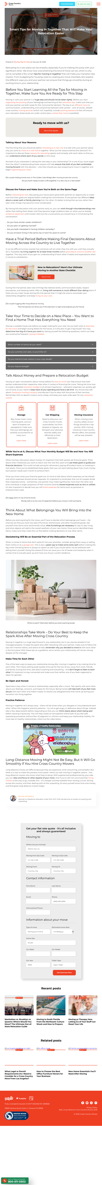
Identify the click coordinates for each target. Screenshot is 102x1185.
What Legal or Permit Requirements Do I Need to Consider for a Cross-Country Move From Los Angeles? (19, 1075)
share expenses (50, 487)
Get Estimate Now (64, 973)
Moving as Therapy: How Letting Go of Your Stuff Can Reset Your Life (82, 1021)
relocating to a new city (52, 148)
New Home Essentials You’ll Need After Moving (82, 1072)
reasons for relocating (40, 153)
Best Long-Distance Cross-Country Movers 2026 (78, 1110)
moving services (25, 110)
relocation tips (68, 102)
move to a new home (30, 150)
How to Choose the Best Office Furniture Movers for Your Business (50, 1073)
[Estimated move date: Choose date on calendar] (74, 932)
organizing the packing (16, 102)
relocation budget (32, 387)
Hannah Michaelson (26, 796)
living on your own (44, 296)
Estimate (67, 4)
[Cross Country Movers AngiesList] (95, 1102)
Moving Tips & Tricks (22, 62)
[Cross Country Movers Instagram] (91, 1102)
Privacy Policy (92, 1108)
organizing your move (21, 170)
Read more (46, 277)
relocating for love (20, 195)
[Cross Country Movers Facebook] (82, 1102)
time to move (60, 382)
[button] (99, 4)
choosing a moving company (24, 392)
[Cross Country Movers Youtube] (87, 1102)
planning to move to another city (80, 252)
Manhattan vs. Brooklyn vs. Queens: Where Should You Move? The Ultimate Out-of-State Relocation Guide (18, 1023)
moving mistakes (36, 334)
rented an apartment (15, 214)
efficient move (81, 105)
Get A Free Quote (51, 131)
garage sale (28, 545)
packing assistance (68, 110)
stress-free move (60, 113)
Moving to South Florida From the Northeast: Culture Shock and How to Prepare (50, 1021)
